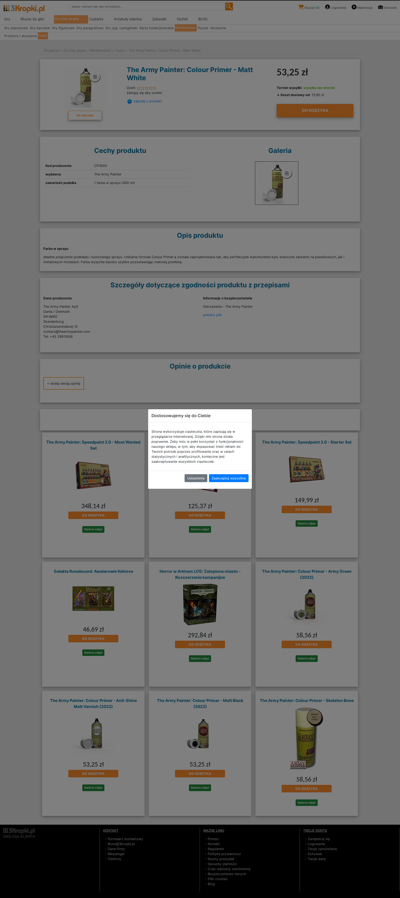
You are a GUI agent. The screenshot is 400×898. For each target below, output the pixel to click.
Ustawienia (196, 478)
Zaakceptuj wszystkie (229, 478)
